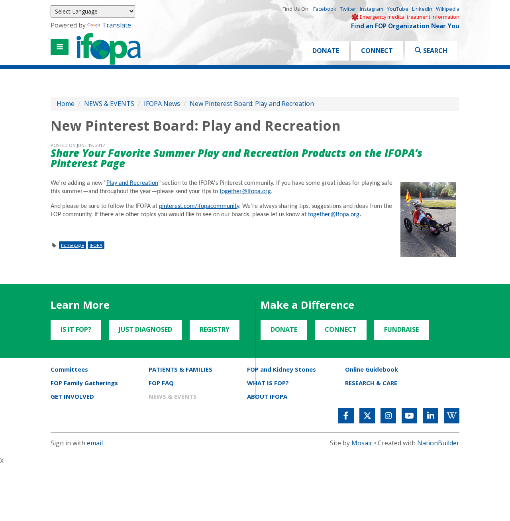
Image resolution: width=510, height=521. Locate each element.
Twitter (348, 8)
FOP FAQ (161, 383)
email (95, 443)
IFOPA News (162, 103)
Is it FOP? (76, 329)
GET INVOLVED (72, 396)
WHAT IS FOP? (268, 383)
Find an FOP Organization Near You (405, 26)
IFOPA (96, 245)
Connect (377, 50)
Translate (116, 25)
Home (66, 103)
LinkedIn (422, 8)
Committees (69, 369)
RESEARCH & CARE (371, 383)
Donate (325, 50)
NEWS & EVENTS (109, 103)
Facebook (324, 8)
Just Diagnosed (145, 329)
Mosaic (362, 443)
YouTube (397, 8)
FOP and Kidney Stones (281, 369)
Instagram (371, 8)
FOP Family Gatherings (84, 383)
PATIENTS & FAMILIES (180, 369)
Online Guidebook (371, 369)
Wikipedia (447, 8)
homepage (72, 245)
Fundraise (401, 329)
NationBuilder (438, 443)
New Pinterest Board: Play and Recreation (252, 103)
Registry (215, 329)
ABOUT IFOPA (267, 396)
